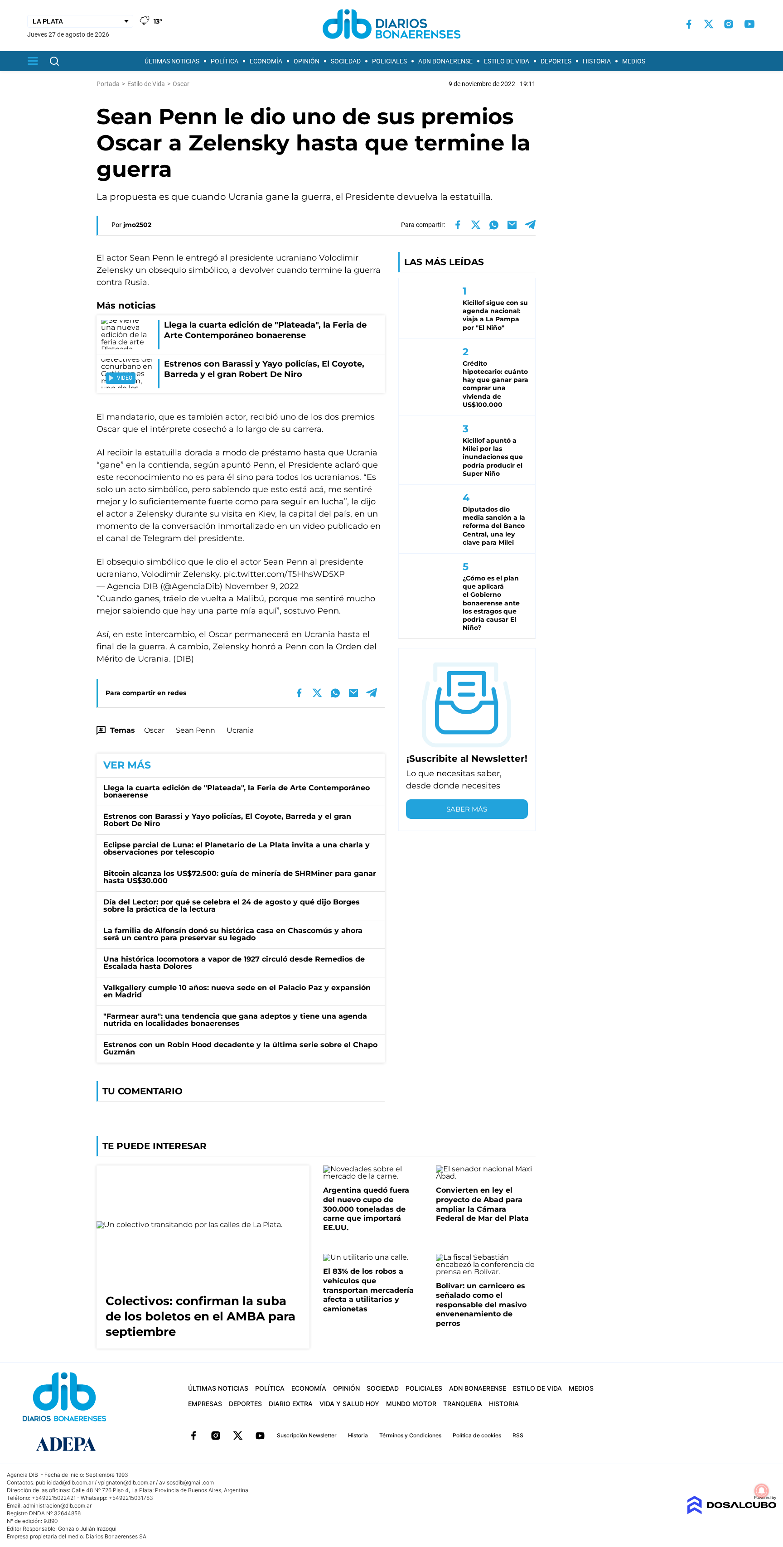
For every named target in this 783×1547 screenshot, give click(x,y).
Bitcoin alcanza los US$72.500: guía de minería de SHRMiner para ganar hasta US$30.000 (239, 877)
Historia (597, 61)
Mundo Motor (411, 1403)
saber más (466, 809)
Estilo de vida (506, 61)
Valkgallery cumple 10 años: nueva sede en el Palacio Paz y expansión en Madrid (237, 991)
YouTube (260, 1435)
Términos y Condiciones (410, 1435)
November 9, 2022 (262, 586)
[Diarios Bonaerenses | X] (708, 24)
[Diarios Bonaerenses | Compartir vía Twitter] (475, 224)
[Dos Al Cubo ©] (731, 1512)
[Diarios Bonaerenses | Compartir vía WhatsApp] (493, 224)
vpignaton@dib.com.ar (126, 1482)
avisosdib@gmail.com (186, 1482)
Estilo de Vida (146, 83)
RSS (517, 1435)
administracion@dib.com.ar (57, 1505)
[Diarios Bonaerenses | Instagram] (728, 24)
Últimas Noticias (172, 61)
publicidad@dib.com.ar (64, 1482)
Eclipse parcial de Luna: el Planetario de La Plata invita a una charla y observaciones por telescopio (236, 848)
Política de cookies (477, 1435)
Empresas (205, 1403)
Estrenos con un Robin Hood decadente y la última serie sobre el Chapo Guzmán (240, 1048)
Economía (266, 61)
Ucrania (240, 730)
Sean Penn (195, 730)
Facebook (193, 1435)
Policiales (389, 61)
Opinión (306, 61)
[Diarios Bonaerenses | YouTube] (749, 24)
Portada (108, 83)
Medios (633, 61)
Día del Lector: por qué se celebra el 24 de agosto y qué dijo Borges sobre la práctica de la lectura (231, 906)
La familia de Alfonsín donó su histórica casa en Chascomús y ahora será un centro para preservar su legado (232, 934)
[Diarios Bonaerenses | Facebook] (688, 24)
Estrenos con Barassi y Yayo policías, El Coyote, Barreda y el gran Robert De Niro (227, 820)
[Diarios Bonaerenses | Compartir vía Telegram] (530, 224)
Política (224, 61)
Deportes (556, 61)
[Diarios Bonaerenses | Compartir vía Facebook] (457, 224)
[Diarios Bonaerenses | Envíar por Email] (512, 224)
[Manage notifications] (761, 1491)
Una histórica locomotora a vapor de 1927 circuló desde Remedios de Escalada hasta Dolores (234, 963)
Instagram (215, 1435)
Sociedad (346, 61)
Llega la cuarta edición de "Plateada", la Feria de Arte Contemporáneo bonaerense (236, 791)
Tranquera (462, 1403)
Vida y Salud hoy (349, 1403)
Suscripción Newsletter (307, 1435)
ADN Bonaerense (445, 61)
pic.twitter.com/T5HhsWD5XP (284, 574)
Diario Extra (291, 1403)
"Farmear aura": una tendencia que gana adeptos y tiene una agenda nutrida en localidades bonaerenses (235, 1020)
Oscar (154, 730)
